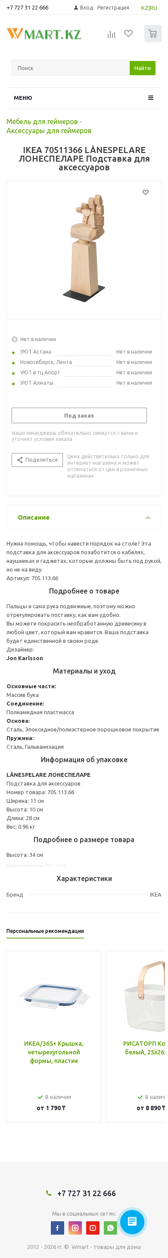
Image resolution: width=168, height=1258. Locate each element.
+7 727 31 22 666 (27, 7)
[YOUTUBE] (93, 1228)
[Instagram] (75, 1228)
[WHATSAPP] (110, 1228)
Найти (142, 68)
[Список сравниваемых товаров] (112, 37)
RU (153, 8)
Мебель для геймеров (42, 121)
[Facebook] (57, 1228)
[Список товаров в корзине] (154, 40)
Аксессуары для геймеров (49, 130)
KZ (145, 8)
